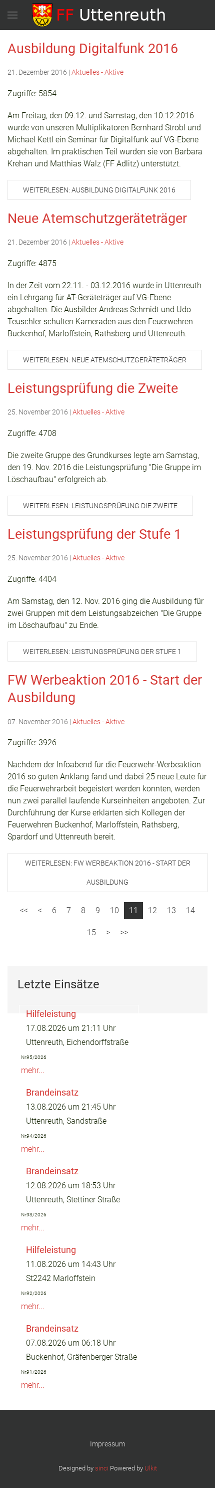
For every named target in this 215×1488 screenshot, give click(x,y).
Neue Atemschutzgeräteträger (97, 218)
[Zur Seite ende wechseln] (124, 932)
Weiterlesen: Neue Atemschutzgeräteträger (104, 360)
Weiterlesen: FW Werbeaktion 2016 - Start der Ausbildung (107, 872)
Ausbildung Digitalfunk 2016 (93, 49)
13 (171, 910)
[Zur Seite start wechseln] (24, 910)
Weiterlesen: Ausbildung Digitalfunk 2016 (99, 190)
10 (114, 910)
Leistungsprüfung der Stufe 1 (95, 534)
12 (152, 910)
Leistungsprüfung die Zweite (93, 388)
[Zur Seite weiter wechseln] (108, 932)
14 (190, 910)
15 (91, 932)
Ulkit (150, 1468)
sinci (101, 1468)
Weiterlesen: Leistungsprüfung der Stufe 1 (102, 652)
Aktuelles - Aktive (98, 72)
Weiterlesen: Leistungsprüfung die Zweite (100, 506)
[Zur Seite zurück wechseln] (40, 910)
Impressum (107, 1444)
